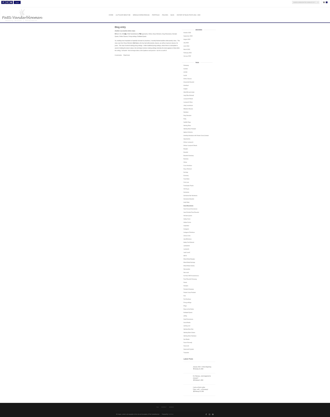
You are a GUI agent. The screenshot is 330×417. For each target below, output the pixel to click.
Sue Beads (186, 339)
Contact (163, 407)
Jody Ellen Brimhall (188, 95)
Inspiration (186, 225)
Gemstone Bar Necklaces (190, 195)
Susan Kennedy (187, 342)
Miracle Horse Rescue (141, 15)
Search (171, 407)
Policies (165, 15)
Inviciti (185, 75)
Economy (186, 175)
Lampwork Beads (188, 98)
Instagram (186, 229)
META (185, 255)
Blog (172, 15)
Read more (126, 55)
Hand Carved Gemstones (190, 209)
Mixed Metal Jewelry (189, 265)
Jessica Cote (186, 235)
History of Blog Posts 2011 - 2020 (188, 15)
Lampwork (186, 249)
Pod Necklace (187, 299)
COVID (185, 72)
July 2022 (186, 42)
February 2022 (187, 52)
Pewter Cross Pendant (189, 292)
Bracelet (185, 152)
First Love (186, 182)
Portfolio (156, 15)
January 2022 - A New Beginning (202, 367)
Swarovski (186, 346)
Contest (185, 68)
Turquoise (186, 352)
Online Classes (123, 36)
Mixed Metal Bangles (189, 259)
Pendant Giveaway (188, 289)
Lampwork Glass (188, 102)
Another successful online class (125, 31)
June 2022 (186, 46)
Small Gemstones (188, 319)
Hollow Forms (187, 222)
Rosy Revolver (187, 115)
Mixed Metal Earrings (189, 262)
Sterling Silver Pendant (189, 128)
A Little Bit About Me (123, 15)
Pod (184, 295)
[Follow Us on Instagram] (7, 2)
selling (185, 315)
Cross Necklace (187, 165)
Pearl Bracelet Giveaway (190, 279)
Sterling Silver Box (188, 329)
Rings (185, 305)
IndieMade (170, 414)
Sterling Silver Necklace (189, 336)
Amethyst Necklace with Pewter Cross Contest (196, 135)
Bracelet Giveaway (188, 155)
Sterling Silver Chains (189, 332)
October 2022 (187, 32)
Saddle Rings (187, 122)
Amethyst (186, 85)
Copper (185, 88)
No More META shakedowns (191, 275)
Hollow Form (186, 219)
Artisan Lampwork (188, 142)
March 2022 (186, 49)
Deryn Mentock (157, 34)
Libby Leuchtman (188, 105)
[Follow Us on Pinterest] (11, 2)
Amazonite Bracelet (188, 82)
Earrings (185, 172)
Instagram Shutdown (189, 232)
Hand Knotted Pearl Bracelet (191, 212)
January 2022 (187, 56)
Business (185, 158)
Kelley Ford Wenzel (188, 242)
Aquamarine (144, 34)
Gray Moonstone (167, 34)
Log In (17, 2)
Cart (324, 2)
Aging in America (188, 132)
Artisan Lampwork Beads (190, 145)
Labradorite (186, 245)
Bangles (185, 149)
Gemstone (186, 192)
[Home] (53, 14)
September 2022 (188, 36)
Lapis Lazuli (186, 252)
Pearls (185, 282)
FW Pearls (186, 189)
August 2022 (186, 39)
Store (111, 15)
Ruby (184, 118)
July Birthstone (187, 239)
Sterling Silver (187, 125)
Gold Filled (186, 202)
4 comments (118, 55)
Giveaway (186, 65)
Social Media (186, 322)
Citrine (150, 34)
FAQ (157, 407)
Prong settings (133, 36)
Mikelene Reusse (188, 108)
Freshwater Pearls (188, 185)
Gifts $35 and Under (188, 92)
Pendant (185, 285)
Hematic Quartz (187, 215)
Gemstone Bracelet (188, 199)
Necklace (185, 112)
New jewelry (186, 269)
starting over (186, 325)
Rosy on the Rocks (188, 309)
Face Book (186, 179)
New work (186, 272)
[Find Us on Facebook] (3, 2)
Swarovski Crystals (188, 349)
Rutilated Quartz (141, 36)
